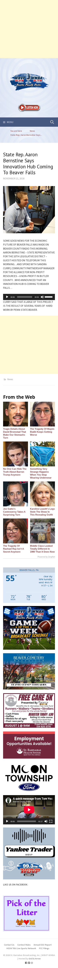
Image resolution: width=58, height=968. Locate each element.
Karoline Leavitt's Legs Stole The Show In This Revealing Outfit (42, 511)
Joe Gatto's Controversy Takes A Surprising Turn (14, 511)
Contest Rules (24, 944)
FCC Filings (44, 948)
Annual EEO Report (43, 944)
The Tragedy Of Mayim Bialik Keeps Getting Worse (42, 432)
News (10, 379)
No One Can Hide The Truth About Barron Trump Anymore (14, 472)
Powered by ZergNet (46, 557)
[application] (29, 297)
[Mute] (42, 297)
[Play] (7, 297)
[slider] (49, 296)
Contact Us (9, 944)
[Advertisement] (29, 29)
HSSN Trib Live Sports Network (21, 948)
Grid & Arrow (35, 958)
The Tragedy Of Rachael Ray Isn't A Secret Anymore (13, 548)
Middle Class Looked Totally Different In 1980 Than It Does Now (42, 548)
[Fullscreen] (50, 821)
